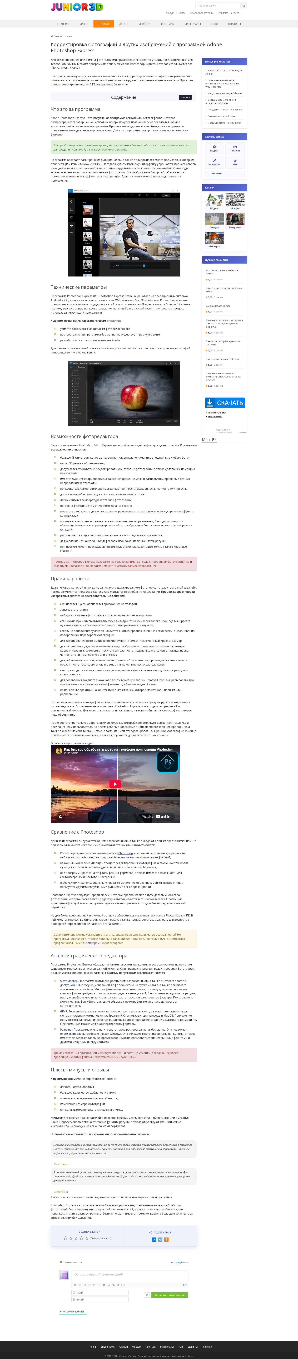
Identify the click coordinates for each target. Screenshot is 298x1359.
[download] (224, 415)
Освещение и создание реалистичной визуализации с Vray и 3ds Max (222, 83)
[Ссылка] (113, 1285)
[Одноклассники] (166, 1239)
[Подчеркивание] (84, 1285)
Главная (63, 24)
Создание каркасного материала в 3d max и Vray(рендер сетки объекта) (224, 323)
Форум (170, 12)
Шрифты (234, 24)
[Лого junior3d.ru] (77, 6)
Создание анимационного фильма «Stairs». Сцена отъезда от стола (223, 376)
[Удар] (89, 1285)
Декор (123, 24)
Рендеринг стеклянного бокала (224, 109)
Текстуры (167, 24)
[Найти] (243, 6)
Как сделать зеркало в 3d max (222, 358)
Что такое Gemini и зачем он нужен (222, 272)
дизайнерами (92, 943)
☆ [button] (65, 1238)
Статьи (104, 24)
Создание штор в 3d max (221, 116)
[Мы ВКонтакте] (245, 12)
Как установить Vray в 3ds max (224, 93)
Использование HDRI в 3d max (224, 122)
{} (118, 1285)
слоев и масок (108, 919)
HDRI (214, 24)
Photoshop (125, 853)
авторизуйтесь (179, 1262)
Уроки (84, 24)
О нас (182, 12)
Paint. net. (66, 1029)
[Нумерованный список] (94, 1285)
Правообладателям (201, 12)
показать (185, 97)
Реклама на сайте (228, 12)
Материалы (193, 24)
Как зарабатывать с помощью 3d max (223, 72)
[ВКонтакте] (154, 1239)
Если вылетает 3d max (218, 305)
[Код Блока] (108, 1285)
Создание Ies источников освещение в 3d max (220, 101)
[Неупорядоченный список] (99, 1285)
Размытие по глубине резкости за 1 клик (223, 343)
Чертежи (207, 1346)
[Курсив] (79, 1285)
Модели (144, 24)
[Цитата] (104, 1285)
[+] (123, 1285)
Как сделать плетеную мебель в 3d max (224, 290)
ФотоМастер (69, 981)
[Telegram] (160, 1239)
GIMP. (64, 1011)
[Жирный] (75, 1285)
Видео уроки (108, 1346)
